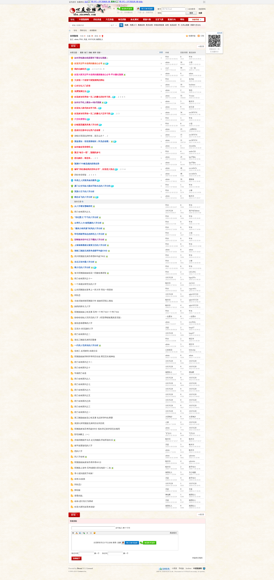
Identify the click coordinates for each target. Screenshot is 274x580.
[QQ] (164, 568)
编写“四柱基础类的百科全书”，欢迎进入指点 (94, 169)
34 (181, 112)
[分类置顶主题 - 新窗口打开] (72, 181)
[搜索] (121, 25)
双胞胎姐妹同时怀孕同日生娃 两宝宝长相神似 (94, 356)
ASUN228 (91, 39)
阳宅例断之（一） (82, 434)
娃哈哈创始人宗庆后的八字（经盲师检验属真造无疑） (98, 317)
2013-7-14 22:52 (194, 357)
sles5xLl (192, 283)
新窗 (161, 52)
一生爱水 (168, 316)
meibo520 (192, 151)
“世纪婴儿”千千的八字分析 (86, 217)
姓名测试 (135, 19)
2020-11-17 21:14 (195, 92)
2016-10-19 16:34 (195, 148)
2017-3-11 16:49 (194, 181)
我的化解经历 (80, 69)
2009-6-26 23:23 (194, 480)
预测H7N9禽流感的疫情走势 (86, 164)
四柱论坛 (83, 30)
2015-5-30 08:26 (194, 324)
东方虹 (191, 79)
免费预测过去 (80, 91)
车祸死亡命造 (80, 373)
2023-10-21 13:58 (195, 246)
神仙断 (191, 372)
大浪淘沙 (168, 417)
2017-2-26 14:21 (194, 142)
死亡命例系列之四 (82, 401)
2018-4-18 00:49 (194, 263)
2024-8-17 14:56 (194, 229)
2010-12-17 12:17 (195, 441)
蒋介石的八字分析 (82, 267)
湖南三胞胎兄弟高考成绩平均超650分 (90, 251)
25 (181, 157)
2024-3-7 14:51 (194, 70)
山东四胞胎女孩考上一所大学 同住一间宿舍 (93, 290)
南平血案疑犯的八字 (83, 446)
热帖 (90, 53)
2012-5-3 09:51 (194, 402)
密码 (159, 13)
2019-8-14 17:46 (194, 114)
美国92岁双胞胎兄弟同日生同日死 (89, 423)
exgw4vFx (192, 289)
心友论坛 (69, 30)
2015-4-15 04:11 (194, 329)
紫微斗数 (147, 19)
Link (83, 532)
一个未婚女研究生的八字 (85, 284)
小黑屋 (174, 568)
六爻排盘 (110, 19)
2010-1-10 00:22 (194, 452)
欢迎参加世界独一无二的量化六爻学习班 (92, 113)
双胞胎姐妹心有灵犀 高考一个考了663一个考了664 (96, 312)
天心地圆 (192, 472)
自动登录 (191, 9)
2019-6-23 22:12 (194, 257)
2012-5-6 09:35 (194, 385)
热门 (86, 53)
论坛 (72, 19)
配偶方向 (172, 19)
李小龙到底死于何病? (83, 473)
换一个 (96, 553)
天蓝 (85, 39)
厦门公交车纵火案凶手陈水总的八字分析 (92, 186)
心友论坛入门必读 (82, 86)
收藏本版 (192, 36)
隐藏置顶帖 (161, 58)
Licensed (90, 568)
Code (90, 532)
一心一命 (192, 68)
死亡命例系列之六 (82, 390)
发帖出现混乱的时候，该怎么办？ (89, 136)
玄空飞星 (159, 19)
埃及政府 (173, 25)
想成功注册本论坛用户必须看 (87, 130)
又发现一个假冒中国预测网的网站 (89, 80)
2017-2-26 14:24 (194, 137)
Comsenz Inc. (82, 571)
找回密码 (202, 9)
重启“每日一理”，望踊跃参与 (87, 152)
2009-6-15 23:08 (194, 496)
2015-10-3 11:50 (194, 285)
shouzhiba (192, 146)
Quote (87, 532)
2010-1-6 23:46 (194, 458)
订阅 (202, 36)
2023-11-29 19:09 (195, 81)
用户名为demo (194, 211)
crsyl (167, 68)
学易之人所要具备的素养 (85, 180)
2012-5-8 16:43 (194, 368)
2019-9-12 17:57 (194, 103)
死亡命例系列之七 (82, 384)
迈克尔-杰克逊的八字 (83, 329)
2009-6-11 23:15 (194, 508)
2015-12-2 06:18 (194, 279)
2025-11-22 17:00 (195, 213)
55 (181, 96)
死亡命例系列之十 (82, 368)
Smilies (94, 532)
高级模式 (173, 533)
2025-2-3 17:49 (194, 224)
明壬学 (191, 339)
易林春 (191, 179)
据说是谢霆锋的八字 (83, 323)
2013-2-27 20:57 (194, 198)
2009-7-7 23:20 (194, 474)
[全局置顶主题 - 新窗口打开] (72, 59)
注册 (200, 13)
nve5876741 (193, 112)
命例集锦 (93, 30)
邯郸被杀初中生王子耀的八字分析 (89, 240)
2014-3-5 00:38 (194, 341)
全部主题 (73, 53)
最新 (81, 53)
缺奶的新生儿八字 (82, 306)
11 (181, 140)
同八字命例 (79, 457)
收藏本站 (80, 2)
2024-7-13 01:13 (194, 64)
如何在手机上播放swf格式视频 (87, 102)
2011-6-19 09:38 (194, 419)
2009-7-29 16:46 (194, 469)
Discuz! (79, 568)
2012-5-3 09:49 (194, 413)
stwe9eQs (192, 322)
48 (181, 174)
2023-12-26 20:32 (195, 75)
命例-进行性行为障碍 (83, 501)
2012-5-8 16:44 (194, 363)
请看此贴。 (79, 496)
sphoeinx (192, 456)
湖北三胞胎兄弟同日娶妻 (85, 340)
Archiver (189, 568)
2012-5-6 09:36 (194, 380)
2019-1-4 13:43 (194, 125)
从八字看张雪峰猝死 (83, 206)
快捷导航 (195, 20)
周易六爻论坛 (195, 25)
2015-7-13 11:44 (194, 313)
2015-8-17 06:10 (194, 290)
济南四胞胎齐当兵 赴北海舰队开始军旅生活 (93, 440)
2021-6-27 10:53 (194, 252)
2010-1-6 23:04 (194, 463)
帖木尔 (191, 101)
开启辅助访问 (201, 2)
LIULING (192, 272)
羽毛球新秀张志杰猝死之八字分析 (89, 234)
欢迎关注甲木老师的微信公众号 (88, 63)
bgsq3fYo (192, 278)
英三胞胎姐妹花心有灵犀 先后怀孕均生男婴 (93, 418)
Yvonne (191, 96)
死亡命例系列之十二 (83, 362)
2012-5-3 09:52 (194, 396)
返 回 (202, 46)
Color (76, 532)
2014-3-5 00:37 (194, 346)
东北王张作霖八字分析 (84, 262)
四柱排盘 (97, 19)
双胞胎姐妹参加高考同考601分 (87, 462)
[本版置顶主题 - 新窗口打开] (72, 187)
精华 (94, 53)
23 (181, 129)
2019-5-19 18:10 (194, 120)
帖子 (112, 25)
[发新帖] (74, 46)
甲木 (81, 39)
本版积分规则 (197, 558)
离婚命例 (141, 25)
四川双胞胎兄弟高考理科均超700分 (89, 256)
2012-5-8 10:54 (194, 374)
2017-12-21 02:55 (195, 268)
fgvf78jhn (192, 157)
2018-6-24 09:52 (194, 131)
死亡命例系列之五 (82, 395)
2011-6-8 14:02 (194, 424)
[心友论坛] (84, 15)
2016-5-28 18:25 (194, 170)
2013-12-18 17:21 (195, 352)
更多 (99, 53)
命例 (167, 25)
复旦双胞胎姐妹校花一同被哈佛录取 (90, 273)
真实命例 (149, 25)
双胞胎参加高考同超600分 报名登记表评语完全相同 (97, 429)
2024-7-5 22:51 (194, 235)
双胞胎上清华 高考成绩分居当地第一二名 (92, 468)
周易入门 (133, 25)
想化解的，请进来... (83, 158)
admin (76, 39)
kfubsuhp (192, 350)
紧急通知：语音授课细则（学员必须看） (92, 141)
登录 (114, 543)
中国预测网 (84, 19)
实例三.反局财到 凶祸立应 (85, 351)
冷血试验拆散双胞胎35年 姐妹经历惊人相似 (93, 301)
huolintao (192, 85)
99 (181, 68)
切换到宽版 (204, 2)
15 (181, 135)
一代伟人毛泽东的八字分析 (86, 345)
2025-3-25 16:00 (194, 218)
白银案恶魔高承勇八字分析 (86, 125)
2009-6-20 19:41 (194, 485)
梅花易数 (122, 19)
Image (80, 532)
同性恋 (77, 295)
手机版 (181, 568)
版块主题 (77, 202)
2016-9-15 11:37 (194, 153)
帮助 (182, 19)
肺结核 (77, 490)
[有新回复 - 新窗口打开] (72, 207)
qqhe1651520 (193, 294)
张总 (190, 90)
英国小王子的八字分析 (84, 191)
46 (181, 168)
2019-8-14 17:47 (194, 109)
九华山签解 (185, 25)
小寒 (190, 190)
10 (181, 62)
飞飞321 (168, 433)
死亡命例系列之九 (82, 212)
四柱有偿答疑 (80, 175)
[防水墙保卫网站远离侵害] (204, 568)
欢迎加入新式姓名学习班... (86, 108)
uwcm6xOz (193, 168)
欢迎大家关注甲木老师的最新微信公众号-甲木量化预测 (98, 75)
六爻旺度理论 (80, 119)
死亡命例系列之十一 (83, 279)
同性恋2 (77, 484)
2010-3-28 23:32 (194, 446)
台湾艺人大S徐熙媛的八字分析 (87, 223)
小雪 (190, 62)
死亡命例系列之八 (82, 379)
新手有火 (192, 467)
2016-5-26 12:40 (194, 176)
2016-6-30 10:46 (194, 159)
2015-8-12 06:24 (194, 296)
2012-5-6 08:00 (194, 391)
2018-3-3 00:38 (194, 187)
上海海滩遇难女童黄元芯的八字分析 (90, 245)
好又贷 (191, 107)
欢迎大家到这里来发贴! (84, 507)
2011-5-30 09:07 (194, 430)
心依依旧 (168, 350)
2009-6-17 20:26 (194, 491)
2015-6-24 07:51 (194, 318)
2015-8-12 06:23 (194, 302)
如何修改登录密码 (82, 147)
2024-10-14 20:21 (195, 59)
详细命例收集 (159, 25)
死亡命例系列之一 (82, 412)
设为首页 (72, 2)
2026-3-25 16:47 (194, 207)
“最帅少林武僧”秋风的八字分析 (88, 228)
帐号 (159, 9)
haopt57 (191, 328)
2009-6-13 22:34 (194, 502)
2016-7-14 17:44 (194, 274)
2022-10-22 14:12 (195, 87)
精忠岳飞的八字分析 (83, 197)
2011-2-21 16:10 (194, 435)
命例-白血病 (79, 479)
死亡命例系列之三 (82, 407)
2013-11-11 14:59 (195, 192)
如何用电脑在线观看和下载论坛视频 (90, 58)
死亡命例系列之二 (82, 334)
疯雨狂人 (99, 39)
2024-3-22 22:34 (194, 240)
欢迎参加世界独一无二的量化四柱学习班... (93, 97)
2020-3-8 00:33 (194, 98)
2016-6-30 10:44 (194, 164)
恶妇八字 (78, 451)
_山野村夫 (193, 129)
